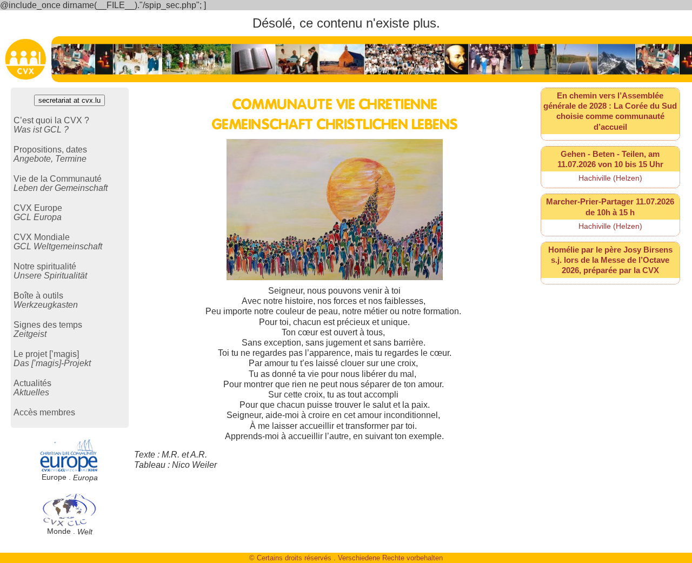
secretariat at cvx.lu (69, 100)
